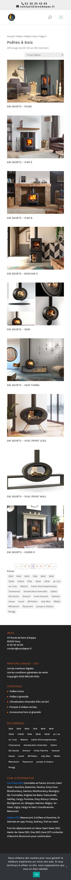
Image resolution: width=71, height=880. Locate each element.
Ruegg (12, 611)
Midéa (57, 601)
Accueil (10, 36)
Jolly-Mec (45, 601)
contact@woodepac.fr (19, 648)
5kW (19, 576)
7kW (35, 576)
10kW (11, 581)
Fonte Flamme (41, 596)
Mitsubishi (14, 606)
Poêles (19, 36)
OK (36, 874)
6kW (27, 576)
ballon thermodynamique (44, 586)
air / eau (13, 586)
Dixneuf (26, 596)
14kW (47, 581)
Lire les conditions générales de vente (27, 672)
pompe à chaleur (44, 606)
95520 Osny (13, 641)
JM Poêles (32, 601)
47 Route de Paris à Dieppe (21, 637)
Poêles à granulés (19, 696)
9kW (51, 576)
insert (21, 601)
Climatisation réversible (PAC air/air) (29, 701)
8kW (43, 576)
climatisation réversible (35, 591)
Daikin (54, 591)
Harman (56, 596)
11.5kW (20, 581)
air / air (56, 581)
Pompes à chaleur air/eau (23, 707)
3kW (11, 576)
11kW (29, 581)
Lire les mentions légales (20, 668)
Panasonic (28, 606)
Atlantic (24, 586)
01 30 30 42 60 (15, 645)
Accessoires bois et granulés (25, 712)
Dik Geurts (14, 596)
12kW (38, 581)
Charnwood (14, 591)
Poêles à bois (31, 36)
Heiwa (12, 601)
